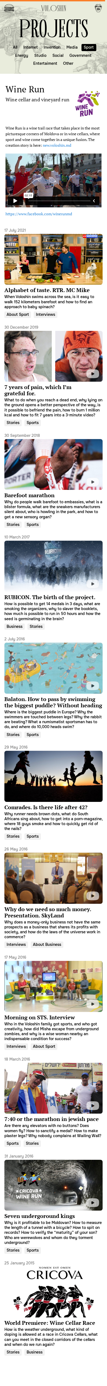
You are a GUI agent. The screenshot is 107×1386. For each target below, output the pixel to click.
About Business (47, 944)
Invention (52, 47)
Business (14, 626)
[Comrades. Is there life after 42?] (53, 788)
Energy (21, 55)
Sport (89, 47)
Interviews (45, 314)
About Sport (18, 314)
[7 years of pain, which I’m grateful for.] (53, 370)
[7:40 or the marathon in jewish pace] (53, 1097)
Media (72, 47)
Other (68, 63)
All (15, 47)
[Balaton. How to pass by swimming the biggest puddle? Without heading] (53, 682)
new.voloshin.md (57, 145)
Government (80, 55)
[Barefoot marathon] (53, 475)
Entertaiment (45, 63)
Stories (13, 422)
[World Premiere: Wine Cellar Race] (53, 1303)
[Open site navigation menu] (9, 8)
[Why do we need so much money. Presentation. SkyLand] (53, 892)
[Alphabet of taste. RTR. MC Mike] (53, 268)
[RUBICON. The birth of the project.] (53, 577)
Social (57, 55)
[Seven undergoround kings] (53, 1199)
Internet (30, 47)
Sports (33, 422)
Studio (40, 55)
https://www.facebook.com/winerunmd (38, 213)
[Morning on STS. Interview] (53, 998)
